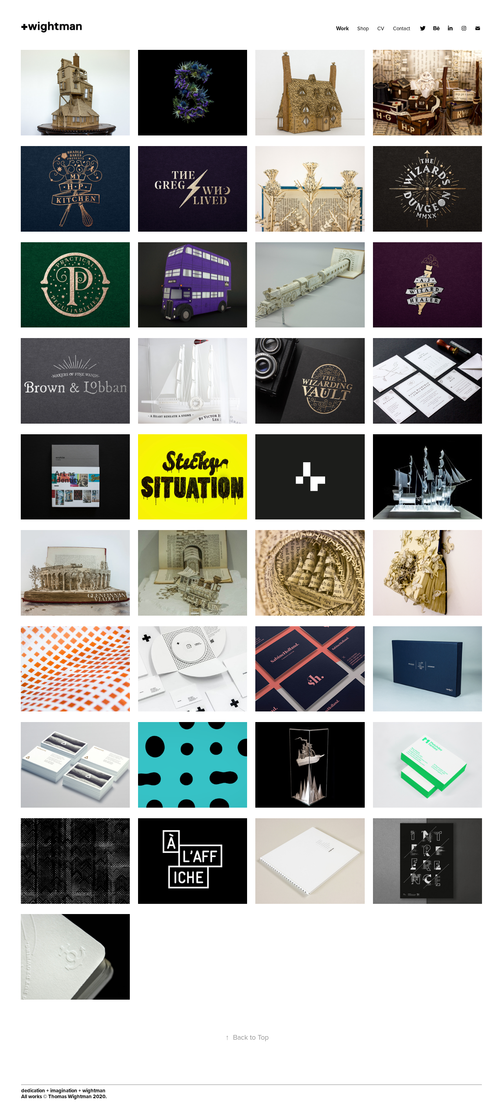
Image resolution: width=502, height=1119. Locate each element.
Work (342, 28)
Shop (363, 28)
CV (380, 28)
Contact (401, 28)
